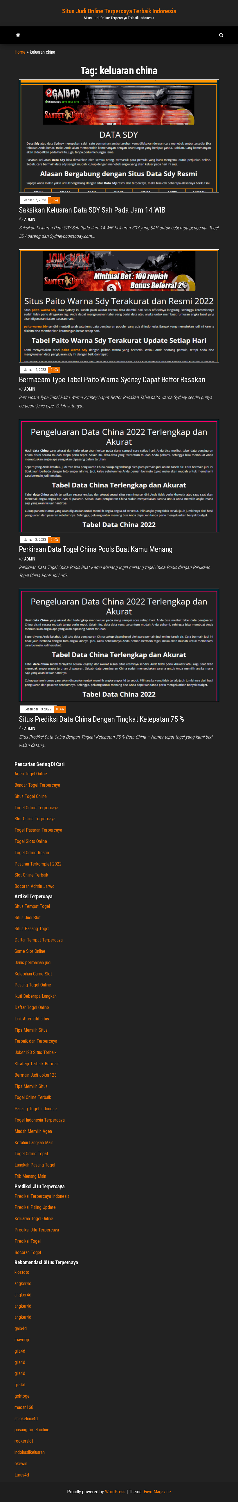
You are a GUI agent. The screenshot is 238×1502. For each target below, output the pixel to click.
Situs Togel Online (31, 796)
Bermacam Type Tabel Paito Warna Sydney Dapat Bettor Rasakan (112, 379)
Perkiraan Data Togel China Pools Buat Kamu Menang (96, 549)
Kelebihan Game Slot (33, 974)
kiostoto (22, 1272)
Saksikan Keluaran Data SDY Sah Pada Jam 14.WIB (92, 210)
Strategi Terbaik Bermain (37, 1063)
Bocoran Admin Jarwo (35, 886)
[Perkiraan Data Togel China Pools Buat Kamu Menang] (119, 475)
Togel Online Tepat (31, 1153)
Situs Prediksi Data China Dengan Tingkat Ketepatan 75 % (101, 719)
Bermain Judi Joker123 (36, 1075)
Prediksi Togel (28, 1241)
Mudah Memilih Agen (33, 1131)
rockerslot (24, 1441)
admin (29, 219)
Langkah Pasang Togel (35, 1165)
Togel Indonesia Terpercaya (40, 1120)
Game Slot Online (30, 951)
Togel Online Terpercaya (36, 807)
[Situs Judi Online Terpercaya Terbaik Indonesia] (18, 35)
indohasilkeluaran (30, 1452)
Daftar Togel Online (32, 1007)
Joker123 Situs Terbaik (36, 1052)
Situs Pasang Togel (32, 928)
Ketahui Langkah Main (34, 1142)
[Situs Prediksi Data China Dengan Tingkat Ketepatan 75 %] (119, 645)
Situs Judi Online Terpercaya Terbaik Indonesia (119, 11)
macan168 (24, 1407)
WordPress (115, 1491)
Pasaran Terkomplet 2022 (38, 864)
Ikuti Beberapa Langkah (36, 996)
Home (20, 52)
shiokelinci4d (26, 1418)
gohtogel (22, 1396)
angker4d (23, 1283)
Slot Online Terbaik (31, 875)
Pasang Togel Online (33, 985)
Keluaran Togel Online (34, 1218)
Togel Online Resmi (32, 852)
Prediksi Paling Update (35, 1207)
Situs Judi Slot (28, 917)
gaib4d (21, 1328)
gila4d (20, 1351)
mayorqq (22, 1340)
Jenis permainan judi (33, 962)
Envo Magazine (157, 1491)
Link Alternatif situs (32, 1019)
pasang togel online (32, 1429)
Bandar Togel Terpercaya (37, 785)
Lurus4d (22, 1475)
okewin (21, 1463)
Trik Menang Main (30, 1176)
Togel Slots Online (31, 841)
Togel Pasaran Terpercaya (38, 830)
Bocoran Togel (28, 1252)
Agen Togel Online (31, 774)
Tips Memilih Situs (31, 1030)
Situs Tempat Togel (32, 906)
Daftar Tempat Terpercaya (39, 940)
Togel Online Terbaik (33, 1097)
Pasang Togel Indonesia (36, 1108)
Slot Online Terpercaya (35, 818)
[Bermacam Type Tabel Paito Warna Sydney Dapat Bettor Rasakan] (119, 305)
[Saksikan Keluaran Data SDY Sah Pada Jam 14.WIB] (119, 136)
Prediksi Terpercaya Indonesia (42, 1196)
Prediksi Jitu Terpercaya (37, 1230)
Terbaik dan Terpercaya (36, 1041)
